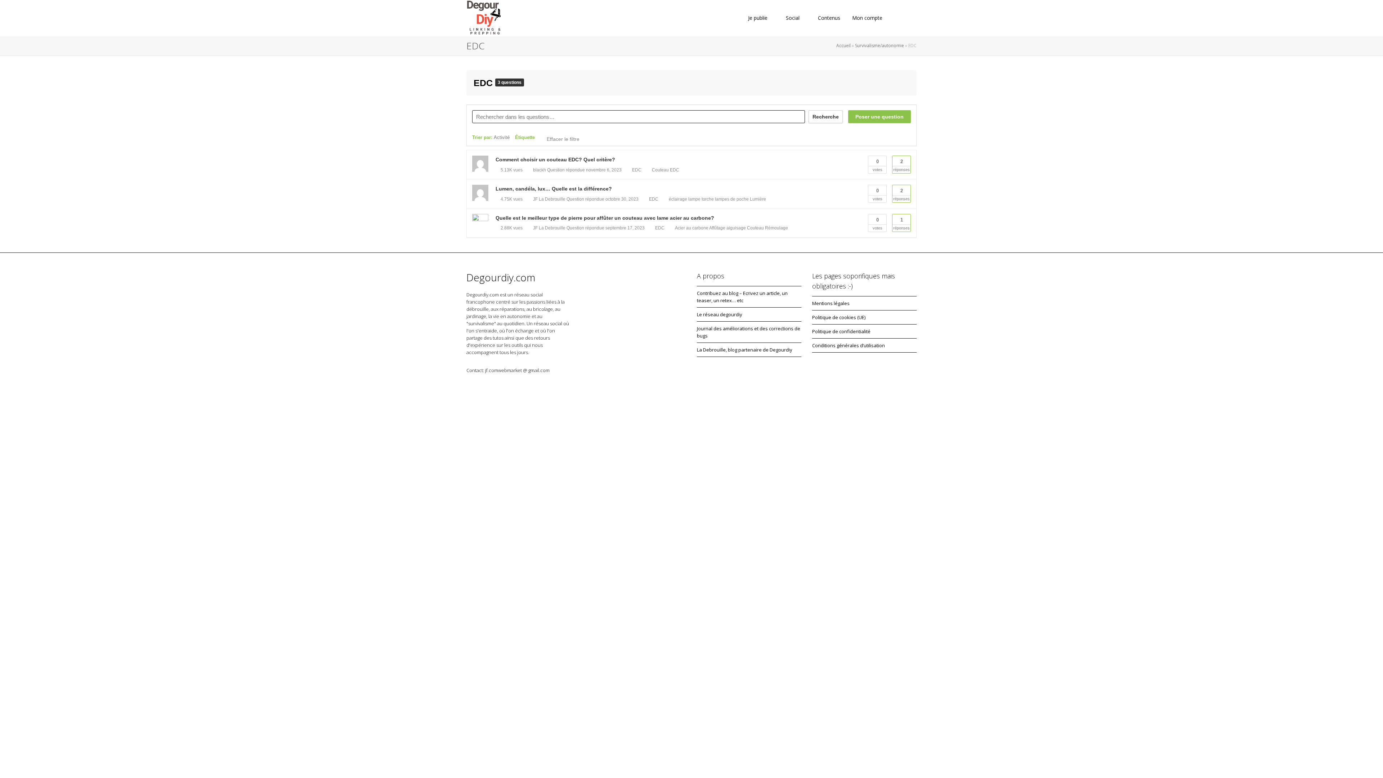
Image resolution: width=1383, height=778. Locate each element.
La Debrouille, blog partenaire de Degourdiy (744, 349)
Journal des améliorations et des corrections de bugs (748, 332)
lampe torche (701, 199)
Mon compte (868, 17)
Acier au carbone (691, 228)
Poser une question (879, 117)
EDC (484, 83)
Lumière (758, 199)
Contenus (829, 17)
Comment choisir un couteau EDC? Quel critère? (555, 159)
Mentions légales (831, 303)
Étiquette (525, 137)
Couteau (660, 170)
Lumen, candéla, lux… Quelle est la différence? (554, 189)
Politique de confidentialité (841, 331)
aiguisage (736, 228)
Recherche (826, 117)
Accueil (843, 46)
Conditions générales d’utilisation (848, 345)
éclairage (678, 199)
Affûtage (717, 228)
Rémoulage (776, 228)
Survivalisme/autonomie (879, 46)
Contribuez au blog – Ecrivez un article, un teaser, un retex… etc (742, 297)
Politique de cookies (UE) (838, 317)
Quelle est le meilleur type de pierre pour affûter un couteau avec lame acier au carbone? (605, 218)
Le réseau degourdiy (719, 314)
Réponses (901, 165)
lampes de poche (732, 199)
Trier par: (491, 137)
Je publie (758, 17)
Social (792, 17)
